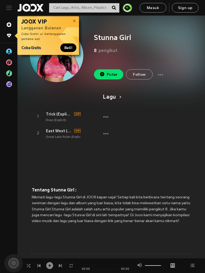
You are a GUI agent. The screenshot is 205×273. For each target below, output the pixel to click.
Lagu (109, 97)
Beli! (68, 48)
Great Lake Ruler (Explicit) (65, 137)
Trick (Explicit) (59, 114)
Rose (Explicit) (56, 120)
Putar (112, 75)
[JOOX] (30, 8)
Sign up (185, 8)
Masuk (153, 8)
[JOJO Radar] (127, 7)
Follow (139, 75)
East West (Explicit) (59, 131)
